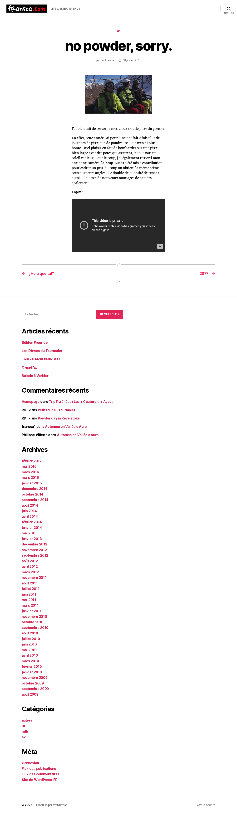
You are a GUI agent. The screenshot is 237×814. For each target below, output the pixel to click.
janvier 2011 (31, 611)
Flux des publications (39, 769)
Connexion (30, 763)
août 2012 (30, 561)
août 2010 (30, 633)
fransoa (109, 60)
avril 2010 (30, 655)
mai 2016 (29, 466)
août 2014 (30, 505)
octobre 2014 (32, 494)
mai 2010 (29, 650)
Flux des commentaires (40, 774)
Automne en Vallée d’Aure (66, 427)
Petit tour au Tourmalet (56, 410)
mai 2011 (29, 600)
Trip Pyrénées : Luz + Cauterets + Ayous (81, 402)
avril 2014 (30, 517)
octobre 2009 (33, 683)
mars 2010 (30, 661)
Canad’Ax (29, 367)
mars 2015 (30, 478)
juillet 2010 (31, 639)
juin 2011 (29, 594)
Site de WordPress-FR (39, 780)
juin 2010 (29, 644)
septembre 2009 (35, 689)
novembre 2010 (34, 617)
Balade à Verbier (35, 376)
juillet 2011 (31, 589)
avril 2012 (30, 566)
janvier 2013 (32, 539)
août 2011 (30, 583)
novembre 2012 (34, 550)
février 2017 (32, 461)
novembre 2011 (34, 578)
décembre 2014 (34, 489)
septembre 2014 (35, 500)
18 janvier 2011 (132, 60)
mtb (25, 731)
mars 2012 (30, 572)
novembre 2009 (35, 678)
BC (24, 726)
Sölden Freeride (35, 343)
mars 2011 (30, 605)
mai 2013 (29, 533)
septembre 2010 (35, 628)
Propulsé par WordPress (51, 805)
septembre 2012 (35, 555)
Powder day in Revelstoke (59, 418)
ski (118, 31)
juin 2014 (29, 511)
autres (27, 720)
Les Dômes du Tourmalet (42, 351)
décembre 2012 (34, 544)
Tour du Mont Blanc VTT (41, 359)
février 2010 (32, 667)
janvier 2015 (32, 483)
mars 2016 (30, 472)
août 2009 (30, 694)
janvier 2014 (32, 528)
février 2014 (32, 522)
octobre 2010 (32, 622)
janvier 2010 (32, 672)
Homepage (31, 402)
